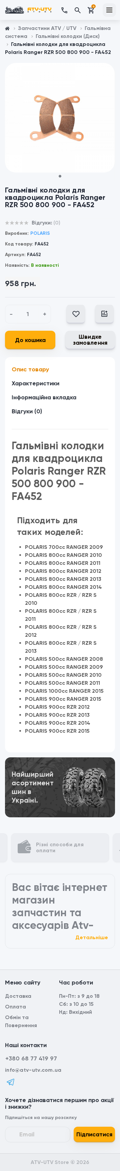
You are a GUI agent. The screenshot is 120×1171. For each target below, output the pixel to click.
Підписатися (94, 1134)
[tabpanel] (60, 118)
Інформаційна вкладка (44, 397)
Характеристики (35, 383)
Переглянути (60, 766)
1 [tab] (62, 178)
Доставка (18, 996)
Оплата (15, 1006)
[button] (67, 10)
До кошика (30, 340)
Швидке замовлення (90, 339)
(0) (56, 222)
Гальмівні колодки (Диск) (68, 36)
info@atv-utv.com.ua (33, 1070)
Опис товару (30, 369)
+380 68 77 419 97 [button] (31, 1058)
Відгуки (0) (27, 411)
